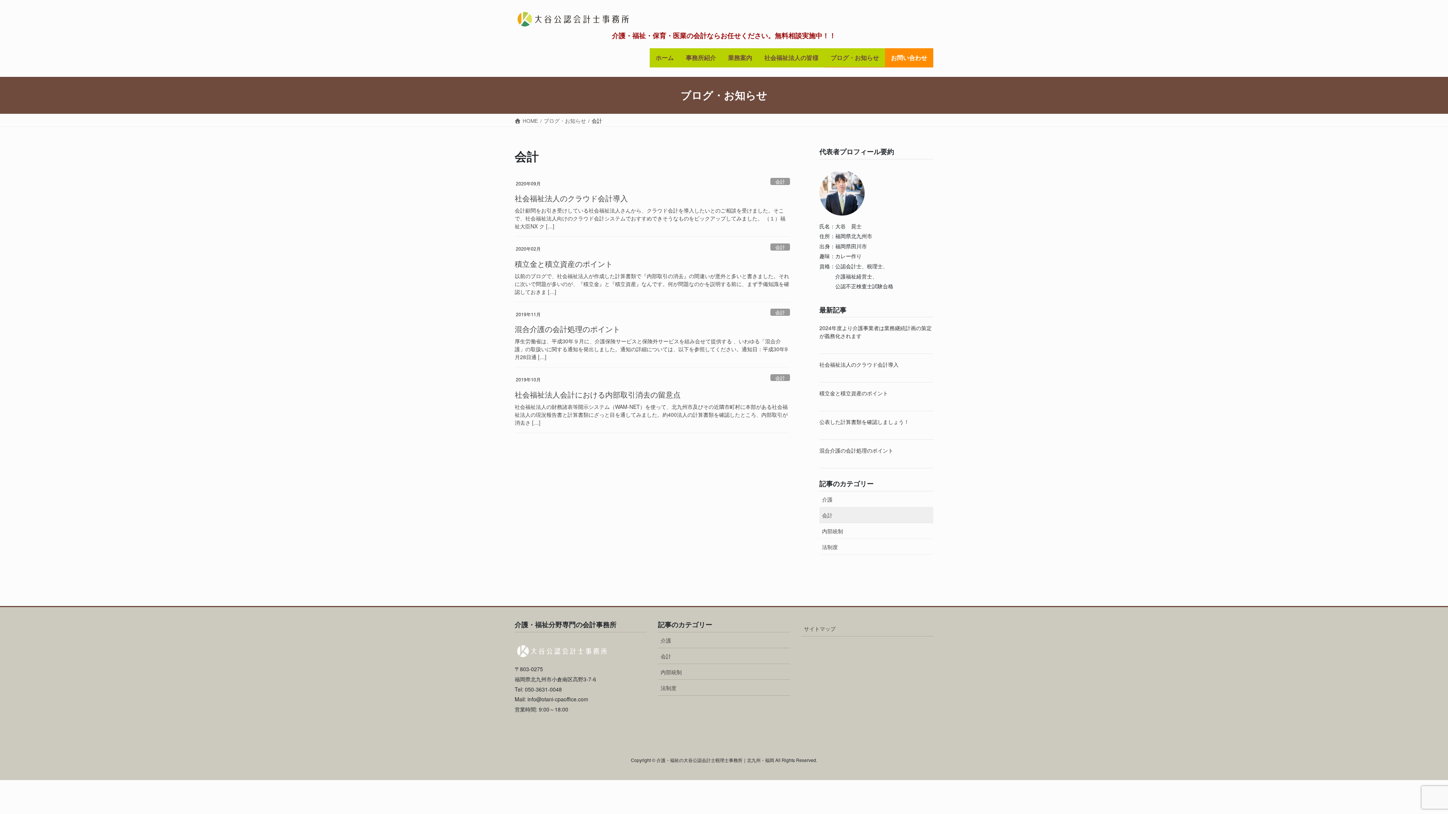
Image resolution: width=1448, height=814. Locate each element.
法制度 (830, 547)
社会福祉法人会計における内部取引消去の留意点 (598, 394)
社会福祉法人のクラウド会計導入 (571, 198)
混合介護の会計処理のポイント (567, 328)
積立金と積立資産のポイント (564, 263)
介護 (827, 499)
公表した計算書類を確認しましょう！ (864, 421)
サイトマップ (820, 628)
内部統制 (832, 531)
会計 (780, 181)
